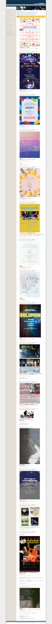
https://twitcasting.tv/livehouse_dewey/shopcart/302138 (27, 167)
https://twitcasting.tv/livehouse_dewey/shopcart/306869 (27, 271)
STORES (8, 12)
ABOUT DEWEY (9, 24)
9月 (31, 12)
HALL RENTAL (9, 19)
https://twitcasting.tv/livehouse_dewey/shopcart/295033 (27, 532)
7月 (28, 12)
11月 (34, 12)
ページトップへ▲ (42, 620)
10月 (32, 12)
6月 (26, 12)
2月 (21, 12)
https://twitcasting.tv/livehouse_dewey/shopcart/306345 (27, 505)
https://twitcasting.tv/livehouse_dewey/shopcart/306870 (27, 618)
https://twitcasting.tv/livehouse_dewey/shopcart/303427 (27, 343)
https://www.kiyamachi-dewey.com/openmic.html (26, 427)
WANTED (8, 17)
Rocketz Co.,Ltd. (33, 622)
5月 (25, 12)
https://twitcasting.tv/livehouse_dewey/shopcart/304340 (27, 130)
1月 (19, 12)
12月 (36, 12)
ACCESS (8, 22)
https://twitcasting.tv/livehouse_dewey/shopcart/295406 (27, 52)
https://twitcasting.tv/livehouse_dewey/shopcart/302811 (27, 382)
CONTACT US (9, 29)
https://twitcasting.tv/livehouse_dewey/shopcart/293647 (27, 303)
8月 (29, 12)
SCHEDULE (9, 7)
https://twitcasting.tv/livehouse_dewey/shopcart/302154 (27, 95)
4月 (24, 12)
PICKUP (8, 10)
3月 (22, 12)
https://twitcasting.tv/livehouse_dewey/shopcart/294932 (27, 409)
